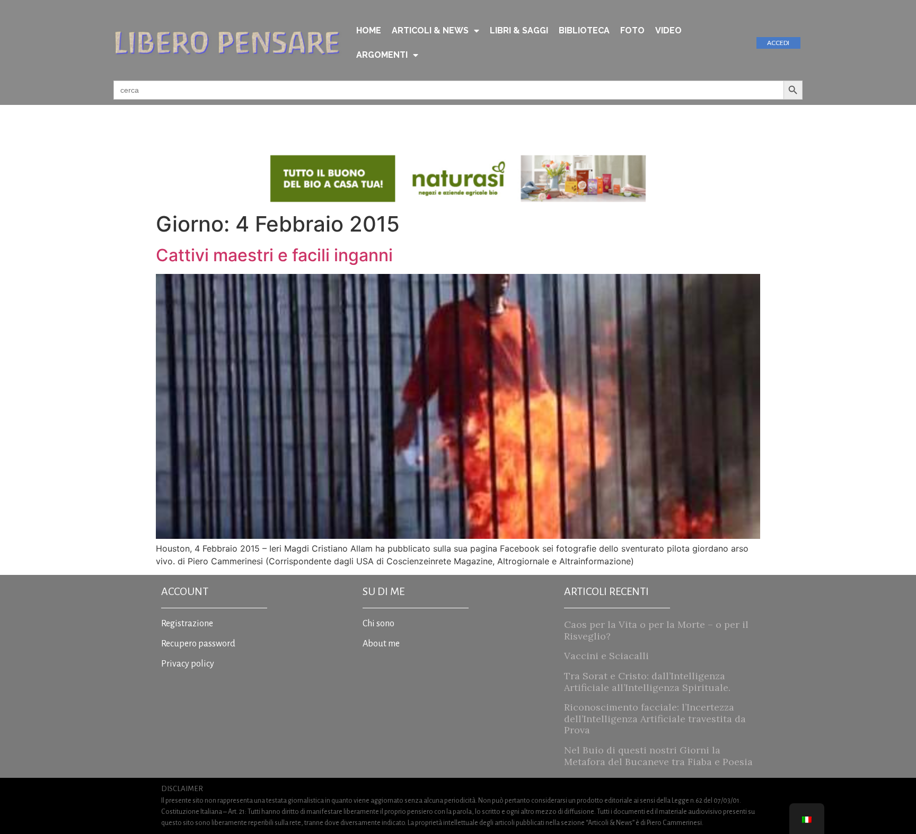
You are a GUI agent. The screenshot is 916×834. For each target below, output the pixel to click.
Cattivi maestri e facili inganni (274, 255)
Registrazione (187, 623)
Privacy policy (187, 664)
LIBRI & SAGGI (519, 30)
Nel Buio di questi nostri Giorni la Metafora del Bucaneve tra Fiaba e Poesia (658, 756)
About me (381, 644)
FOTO (632, 30)
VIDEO (668, 30)
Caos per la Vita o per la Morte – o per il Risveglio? (656, 630)
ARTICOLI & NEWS (430, 30)
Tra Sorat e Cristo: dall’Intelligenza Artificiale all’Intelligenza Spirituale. (647, 682)
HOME (368, 30)
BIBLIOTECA (584, 30)
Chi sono (378, 623)
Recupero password (198, 644)
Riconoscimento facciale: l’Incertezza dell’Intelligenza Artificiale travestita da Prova (655, 718)
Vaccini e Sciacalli (606, 656)
